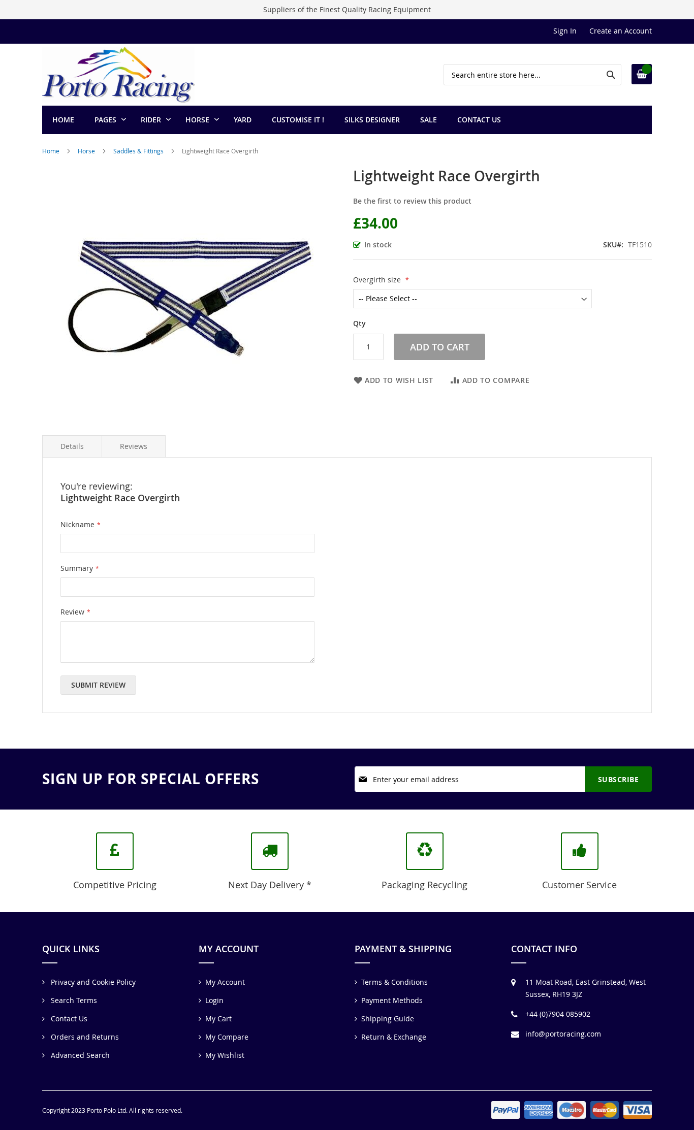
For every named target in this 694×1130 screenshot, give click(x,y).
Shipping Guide (387, 1018)
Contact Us (68, 1018)
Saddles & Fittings (138, 151)
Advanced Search (79, 1055)
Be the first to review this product (412, 201)
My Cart (218, 1018)
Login (214, 1000)
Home (50, 151)
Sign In (565, 31)
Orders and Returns (84, 1037)
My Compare (226, 1037)
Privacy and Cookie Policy (92, 982)
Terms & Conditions (394, 982)
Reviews (133, 446)
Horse (86, 151)
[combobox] (532, 74)
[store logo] (118, 75)
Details (72, 446)
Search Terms (73, 1000)
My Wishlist (224, 1055)
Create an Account (620, 31)
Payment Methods (392, 1000)
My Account (225, 982)
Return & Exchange (393, 1037)
